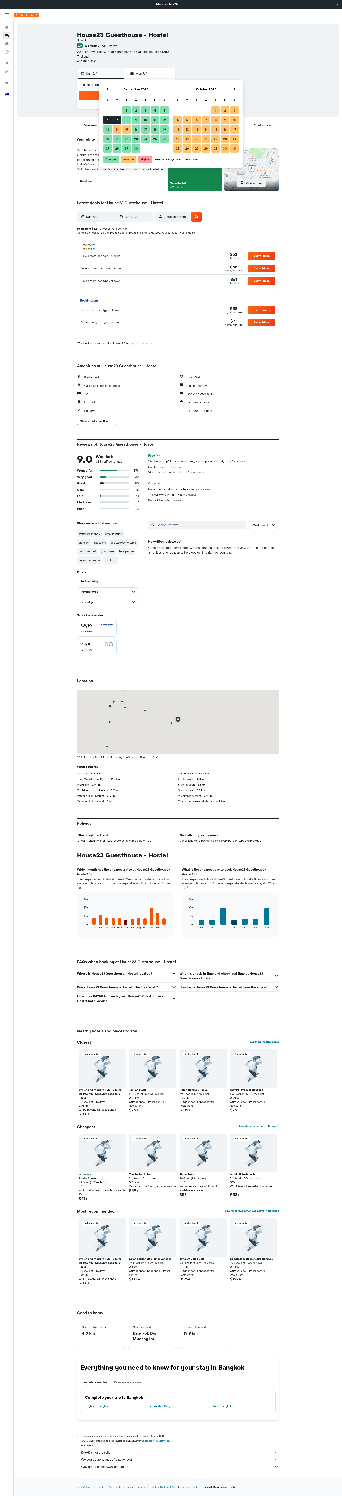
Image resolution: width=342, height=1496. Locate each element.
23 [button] (136, 139)
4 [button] (155, 110)
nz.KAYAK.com (84, 1486)
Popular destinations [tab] (127, 1382)
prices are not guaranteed (155, 1440)
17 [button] (145, 129)
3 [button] (145, 110)
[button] (337, 4)
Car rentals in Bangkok (161, 1406)
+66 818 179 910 (87, 61)
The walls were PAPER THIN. (172, 494)
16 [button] (136, 129)
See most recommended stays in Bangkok (252, 1211)
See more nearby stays (264, 1042)
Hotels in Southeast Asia (163, 1486)
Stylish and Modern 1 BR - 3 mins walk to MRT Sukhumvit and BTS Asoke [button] (100, 1094)
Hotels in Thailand (135, 1486)
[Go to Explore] (7, 63)
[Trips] (7, 83)
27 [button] (107, 148)
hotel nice (110, 560)
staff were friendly (89, 534)
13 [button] (107, 129)
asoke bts (100, 542)
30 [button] (136, 148)
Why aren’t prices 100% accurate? (104, 1467)
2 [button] (136, 110)
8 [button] (126, 120)
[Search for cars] (7, 44)
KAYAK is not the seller (96, 1452)
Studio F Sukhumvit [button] (242, 1174)
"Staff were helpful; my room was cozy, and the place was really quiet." (197, 461)
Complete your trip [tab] (95, 1382)
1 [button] (126, 110)
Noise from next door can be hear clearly (179, 489)
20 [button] (107, 139)
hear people (126, 551)
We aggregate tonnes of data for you (106, 1459)
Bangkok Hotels (189, 1486)
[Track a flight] (7, 72)
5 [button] (164, 110)
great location (113, 534)
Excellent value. (164, 467)
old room (84, 542)
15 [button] (126, 129)
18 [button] (155, 129)
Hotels (100, 1486)
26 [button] (164, 139)
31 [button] (234, 148)
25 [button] (155, 139)
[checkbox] (97, 628)
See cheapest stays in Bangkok (259, 1126)
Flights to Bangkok (97, 1406)
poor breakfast (87, 551)
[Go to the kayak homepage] (26, 15)
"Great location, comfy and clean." (176, 472)
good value (107, 551)
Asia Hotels (115, 1486)
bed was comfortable (123, 542)
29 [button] (126, 148)
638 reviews (109, 46)
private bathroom (89, 560)
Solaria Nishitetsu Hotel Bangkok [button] (150, 1259)
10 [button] (145, 120)
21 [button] (117, 139)
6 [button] (107, 120)
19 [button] (164, 129)
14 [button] (117, 129)
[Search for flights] (7, 27)
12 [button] (164, 120)
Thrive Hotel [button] (187, 1174)
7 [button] (117, 120)
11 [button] (155, 120)
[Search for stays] (7, 35)
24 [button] (145, 139)
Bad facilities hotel (166, 500)
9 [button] (136, 120)
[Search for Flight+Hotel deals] (7, 52)
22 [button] (126, 139)
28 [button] (117, 148)
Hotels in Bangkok (221, 1406)
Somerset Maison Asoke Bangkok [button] (251, 1259)
